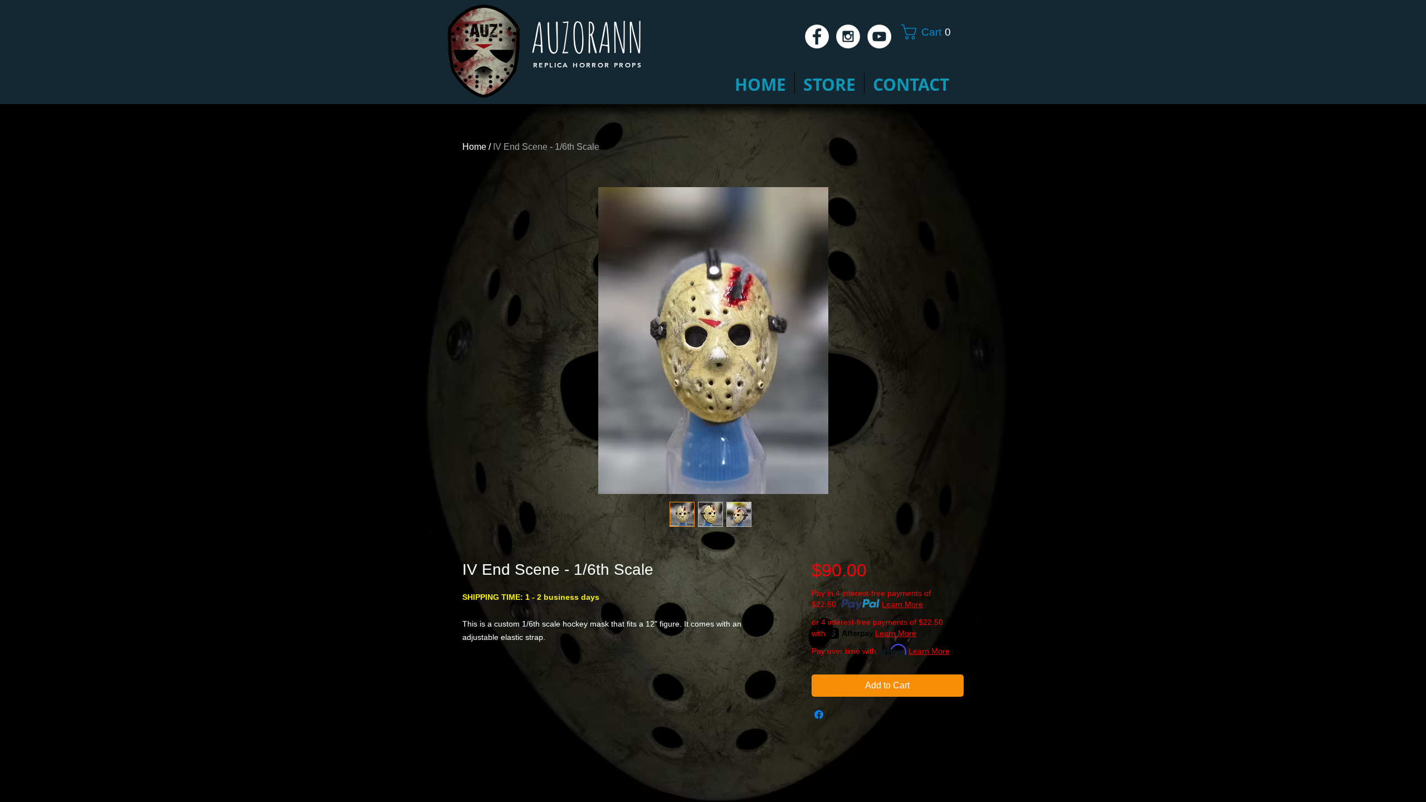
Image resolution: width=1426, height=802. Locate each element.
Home (474, 146)
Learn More (902, 604)
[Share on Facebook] (819, 714)
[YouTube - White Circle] (879, 36)
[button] (930, 32)
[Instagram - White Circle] (848, 36)
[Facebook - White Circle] (817, 36)
